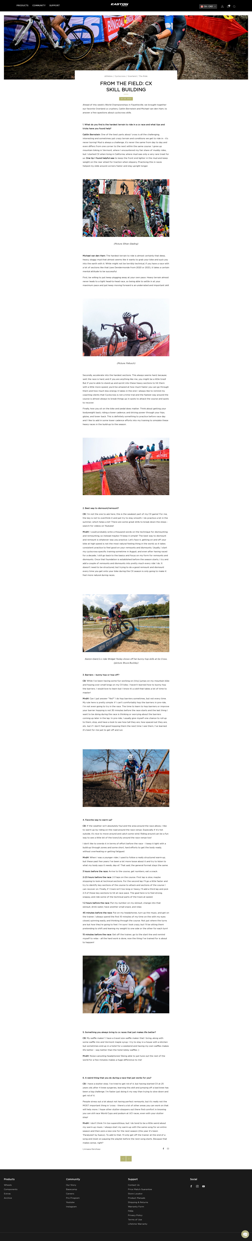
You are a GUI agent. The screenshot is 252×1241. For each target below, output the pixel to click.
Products (22, 6)
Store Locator (135, 1194)
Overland (132, 76)
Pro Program (73, 1198)
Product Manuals (136, 1198)
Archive (8, 1198)
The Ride (143, 76)
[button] (245, 1234)
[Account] (222, 6)
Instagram (71, 1207)
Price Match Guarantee (140, 1189)
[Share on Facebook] (163, 1148)
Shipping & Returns (138, 1202)
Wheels (8, 1185)
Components (10, 1189)
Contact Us (134, 1185)
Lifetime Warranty (137, 1224)
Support (54, 6)
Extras (7, 1194)
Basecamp (71, 1189)
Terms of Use (135, 1220)
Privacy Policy (135, 1215)
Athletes (108, 76)
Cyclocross (120, 76)
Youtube (70, 1202)
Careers (70, 1194)
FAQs (130, 1211)
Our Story (71, 1185)
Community (39, 6)
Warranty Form (136, 1207)
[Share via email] (168, 1148)
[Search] (234, 6)
